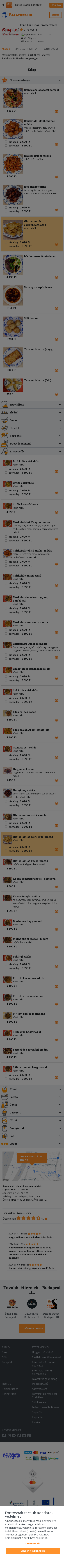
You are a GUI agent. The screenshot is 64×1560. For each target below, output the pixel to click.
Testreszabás (33, 1543)
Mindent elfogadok (33, 1550)
